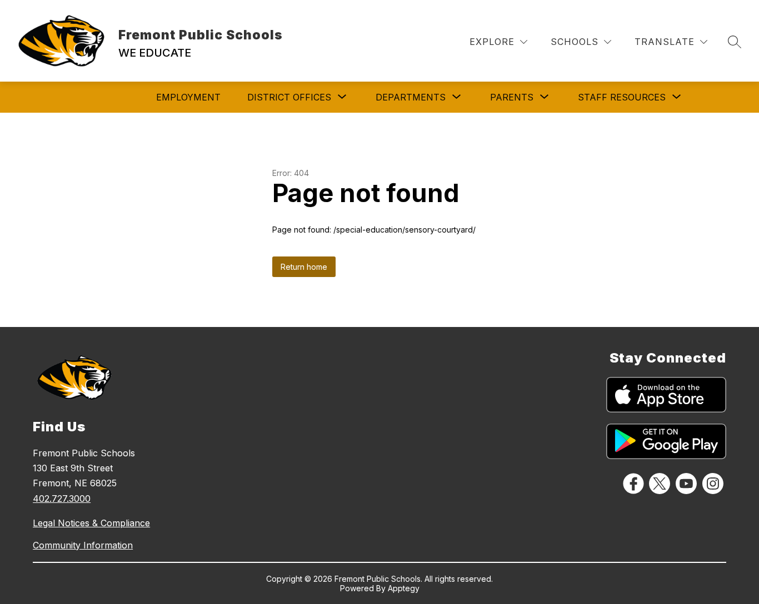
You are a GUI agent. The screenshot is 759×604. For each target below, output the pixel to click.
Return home (304, 266)
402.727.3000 (62, 498)
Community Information (83, 545)
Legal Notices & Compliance (91, 522)
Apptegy (404, 588)
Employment (188, 97)
